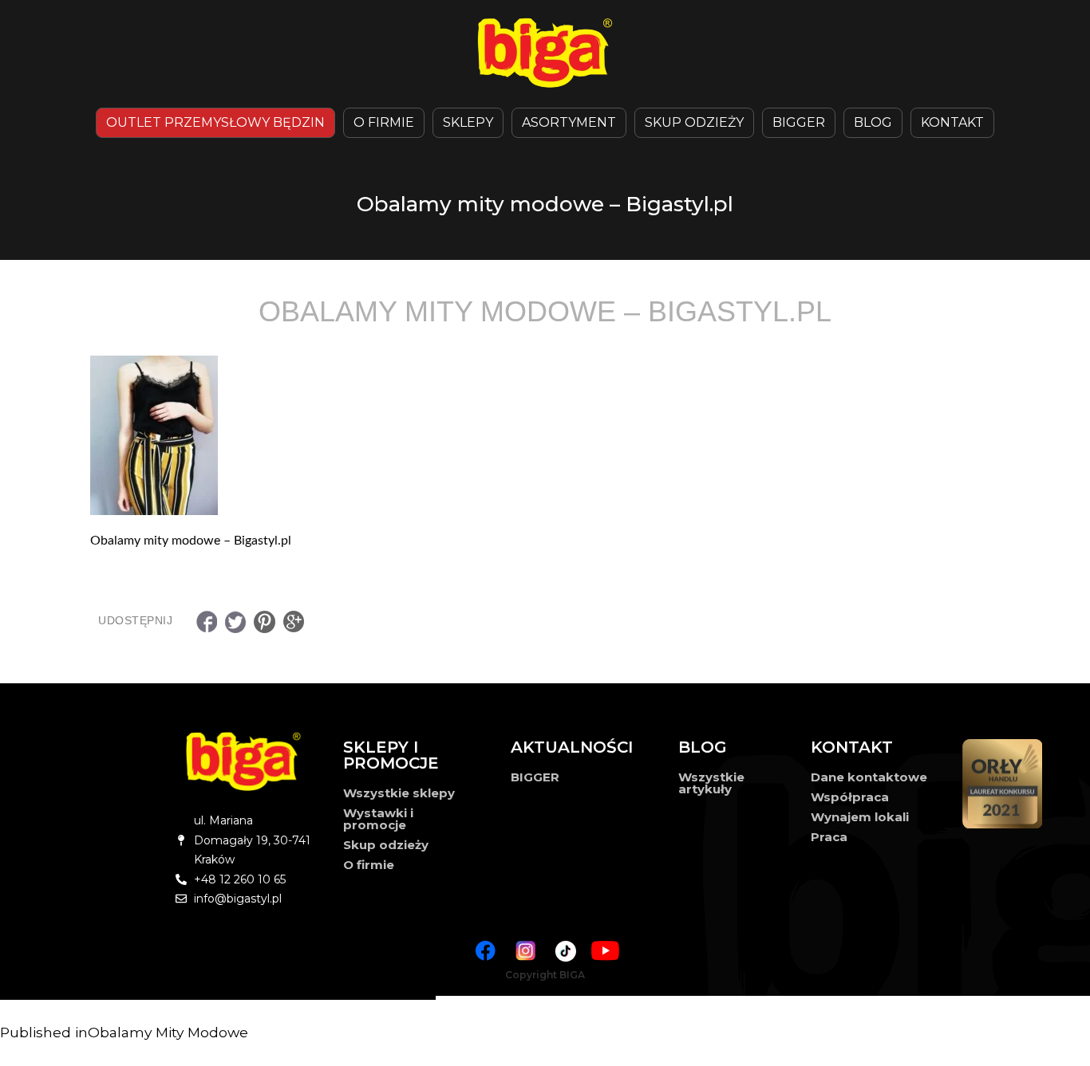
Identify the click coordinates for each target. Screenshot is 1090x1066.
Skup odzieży (694, 122)
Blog (873, 122)
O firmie (368, 864)
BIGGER (798, 122)
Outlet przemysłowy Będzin (215, 122)
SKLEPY (468, 122)
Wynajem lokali (860, 816)
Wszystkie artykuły (711, 783)
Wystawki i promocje (378, 818)
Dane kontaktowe (869, 777)
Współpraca (850, 796)
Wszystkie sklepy (399, 792)
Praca (829, 836)
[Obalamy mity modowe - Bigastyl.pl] (545, 435)
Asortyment (569, 122)
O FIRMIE (383, 122)
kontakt (952, 122)
